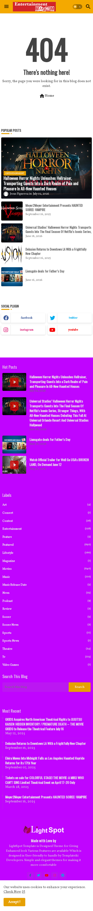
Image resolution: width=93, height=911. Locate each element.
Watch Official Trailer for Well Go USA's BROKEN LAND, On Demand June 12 (59, 462)
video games (46, 665)
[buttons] (30, 875)
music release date (46, 585)
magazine (46, 561)
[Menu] (6, 6)
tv (46, 657)
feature (46, 537)
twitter (73, 318)
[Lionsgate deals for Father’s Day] (12, 276)
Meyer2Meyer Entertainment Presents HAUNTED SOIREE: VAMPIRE (54, 207)
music (46, 577)
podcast (46, 601)
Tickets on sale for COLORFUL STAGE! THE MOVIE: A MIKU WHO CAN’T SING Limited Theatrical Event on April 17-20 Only (44, 780)
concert (46, 513)
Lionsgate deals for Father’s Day (45, 271)
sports (46, 633)
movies (46, 569)
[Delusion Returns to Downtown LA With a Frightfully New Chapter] (12, 254)
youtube (73, 330)
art (46, 505)
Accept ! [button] (14, 902)
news (46, 593)
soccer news (46, 625)
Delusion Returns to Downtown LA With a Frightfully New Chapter (56, 251)
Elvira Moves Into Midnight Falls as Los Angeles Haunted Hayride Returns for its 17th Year (44, 760)
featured (46, 545)
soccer (46, 617)
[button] (77, 6)
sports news (46, 641)
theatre (46, 649)
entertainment (46, 529)
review (46, 609)
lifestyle (46, 553)
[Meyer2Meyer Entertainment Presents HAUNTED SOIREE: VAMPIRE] (12, 211)
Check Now (12, 892)
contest (46, 521)
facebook (26, 318)
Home (46, 96)
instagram (26, 330)
